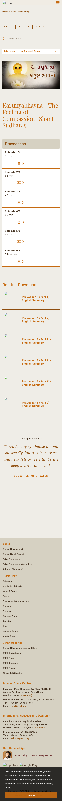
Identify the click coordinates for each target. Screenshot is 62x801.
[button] (13, 787)
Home (5, 12)
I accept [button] (31, 795)
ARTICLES (24, 26)
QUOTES (40, 26)
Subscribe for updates (31, 476)
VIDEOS (8, 26)
